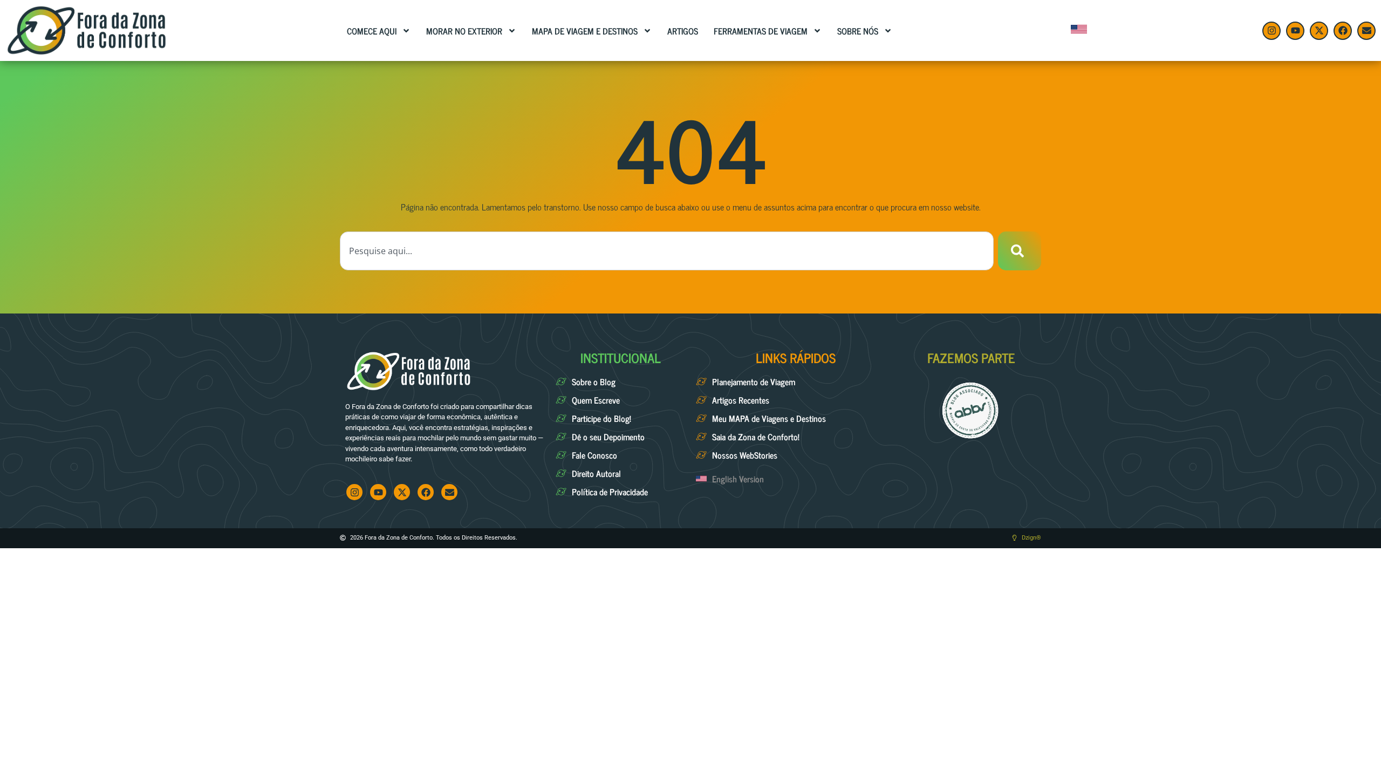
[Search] (1019, 250)
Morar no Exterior (464, 31)
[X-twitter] (1319, 31)
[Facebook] (1343, 31)
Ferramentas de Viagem (761, 31)
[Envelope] (1366, 31)
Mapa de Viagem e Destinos (585, 31)
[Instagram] (1271, 31)
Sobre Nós (857, 31)
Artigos (682, 31)
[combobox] (667, 250)
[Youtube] (1295, 31)
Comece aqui (371, 31)
